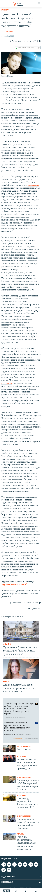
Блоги (6, 682)
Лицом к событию (24, 746)
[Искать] (35, 891)
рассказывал (33, 185)
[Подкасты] (3, 870)
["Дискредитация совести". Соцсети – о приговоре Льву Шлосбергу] (9, 818)
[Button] (15, 41)
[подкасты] (16, 891)
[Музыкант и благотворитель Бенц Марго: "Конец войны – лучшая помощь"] (21, 631)
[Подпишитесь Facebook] (9, 864)
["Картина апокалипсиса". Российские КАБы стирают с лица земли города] (9, 836)
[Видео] (26, 891)
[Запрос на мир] (9, 748)
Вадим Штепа (7, 32)
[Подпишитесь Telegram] (25, 864)
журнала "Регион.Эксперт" (13, 585)
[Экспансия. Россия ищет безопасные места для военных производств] (9, 758)
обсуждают (6, 383)
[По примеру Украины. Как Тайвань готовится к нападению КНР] (9, 797)
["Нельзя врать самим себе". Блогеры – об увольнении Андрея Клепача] (9, 779)
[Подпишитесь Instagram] (30, 864)
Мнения (5, 10)
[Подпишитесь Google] (3, 864)
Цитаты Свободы (24, 777)
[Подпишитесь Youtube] (20, 864)
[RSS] (36, 864)
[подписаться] (9, 870)
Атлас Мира (21, 756)
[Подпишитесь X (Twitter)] (14, 864)
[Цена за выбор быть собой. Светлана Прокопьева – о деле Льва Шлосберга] (21, 669)
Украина (7, 644)
